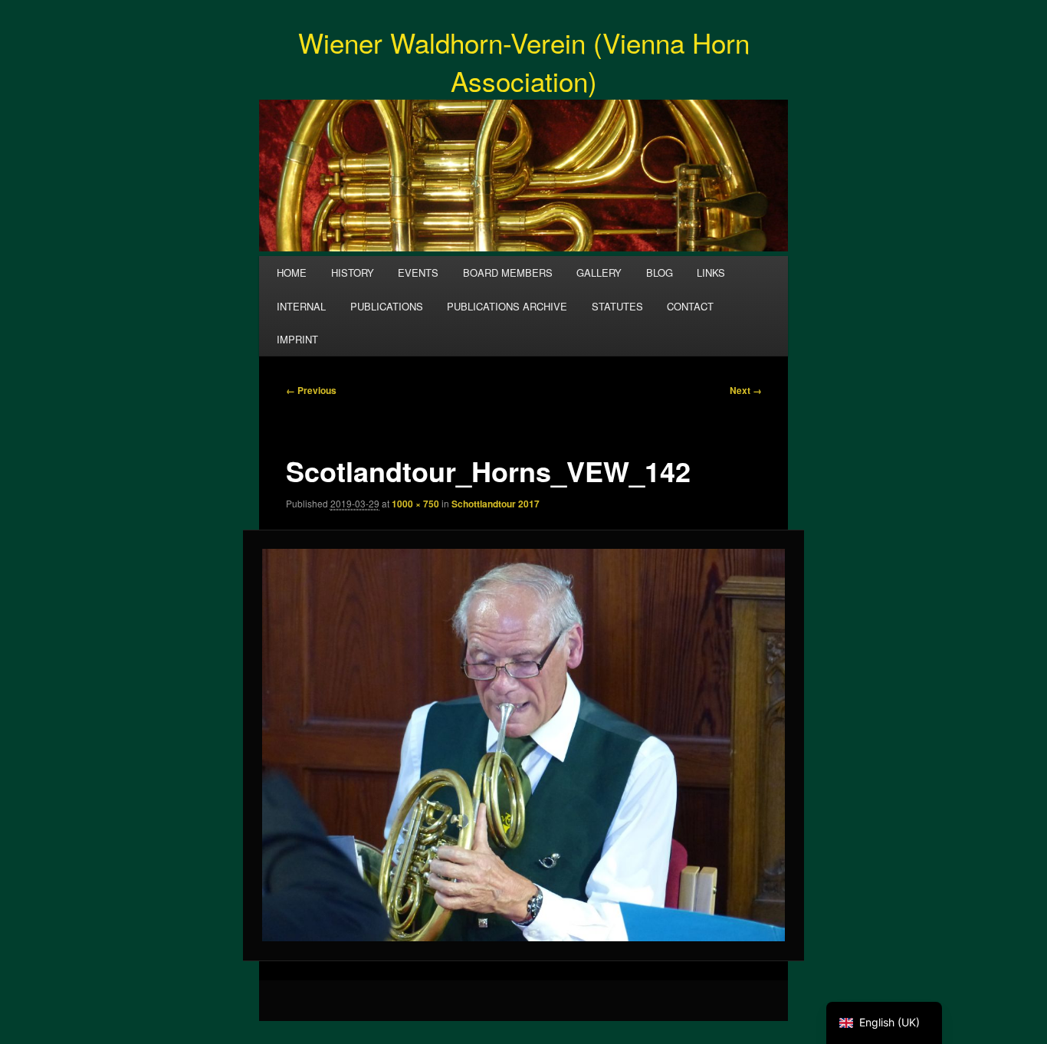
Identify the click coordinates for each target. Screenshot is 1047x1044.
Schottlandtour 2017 (495, 504)
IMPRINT (297, 339)
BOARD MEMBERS (508, 272)
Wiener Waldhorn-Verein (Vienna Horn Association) (524, 61)
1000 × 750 (415, 504)
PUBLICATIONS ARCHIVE (507, 306)
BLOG (659, 272)
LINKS (711, 272)
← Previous (311, 390)
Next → (746, 390)
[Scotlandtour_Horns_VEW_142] (524, 745)
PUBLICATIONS (386, 306)
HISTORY (352, 272)
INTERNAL (301, 306)
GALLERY (599, 272)
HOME (292, 272)
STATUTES (617, 306)
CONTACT (690, 306)
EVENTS (418, 272)
